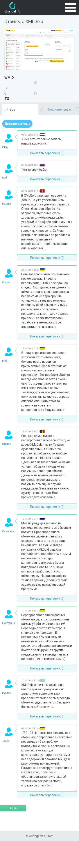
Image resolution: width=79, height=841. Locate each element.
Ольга (6, 282)
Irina (4, 360)
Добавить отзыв (17, 123)
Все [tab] (12, 109)
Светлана (8, 531)
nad (4, 177)
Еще (13, 808)
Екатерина (8, 623)
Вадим (6, 203)
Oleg (5, 147)
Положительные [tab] (59, 109)
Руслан (6, 692)
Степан (6, 443)
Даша (5, 740)
